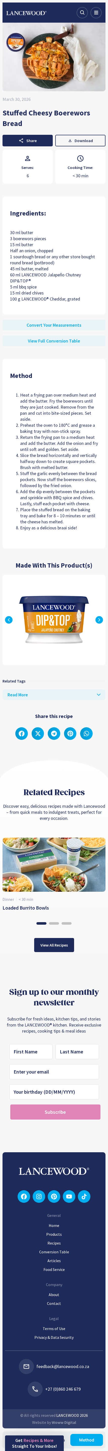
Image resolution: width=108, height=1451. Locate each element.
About (54, 1294)
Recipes (54, 1243)
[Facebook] (24, 1196)
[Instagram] (39, 1196)
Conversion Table (54, 1251)
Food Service (54, 1269)
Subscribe (55, 1112)
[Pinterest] (54, 1196)
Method (86, 1439)
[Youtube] (69, 1196)
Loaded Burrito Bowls (26, 908)
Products (54, 1234)
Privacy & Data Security (54, 1337)
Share (31, 140)
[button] (99, 620)
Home (54, 1225)
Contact (54, 1303)
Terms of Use (54, 1328)
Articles (54, 1260)
